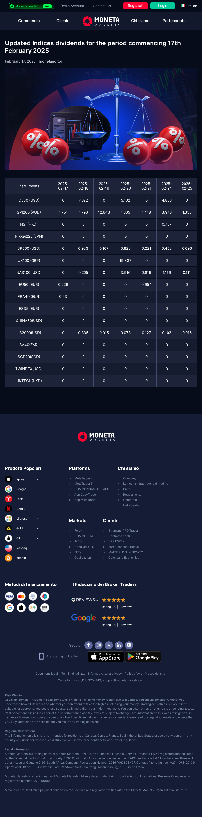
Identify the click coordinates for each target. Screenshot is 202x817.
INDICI (78, 541)
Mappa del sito (155, 673)
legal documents (160, 717)
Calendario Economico (123, 557)
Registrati (135, 5)
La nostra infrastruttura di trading (145, 483)
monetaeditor (50, 61)
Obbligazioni (83, 557)
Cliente (62, 20)
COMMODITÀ (83, 536)
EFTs (77, 552)
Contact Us (102, 6)
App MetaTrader (85, 500)
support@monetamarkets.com (123, 680)
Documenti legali (47, 673)
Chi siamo (140, 20)
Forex (78, 530)
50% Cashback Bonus (123, 547)
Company (129, 478)
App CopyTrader (85, 494)
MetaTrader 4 (83, 478)
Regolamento (132, 494)
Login (162, 5)
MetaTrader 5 (83, 483)
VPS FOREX (116, 541)
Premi (127, 489)
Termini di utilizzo (73, 673)
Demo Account (72, 6)
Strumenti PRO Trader (123, 530)
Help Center (131, 505)
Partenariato (174, 20)
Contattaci (130, 500)
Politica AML (133, 673)
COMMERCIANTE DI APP (91, 489)
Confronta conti (119, 536)
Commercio (29, 20)
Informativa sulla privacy (105, 673)
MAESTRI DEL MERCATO (125, 552)
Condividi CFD (84, 547)
